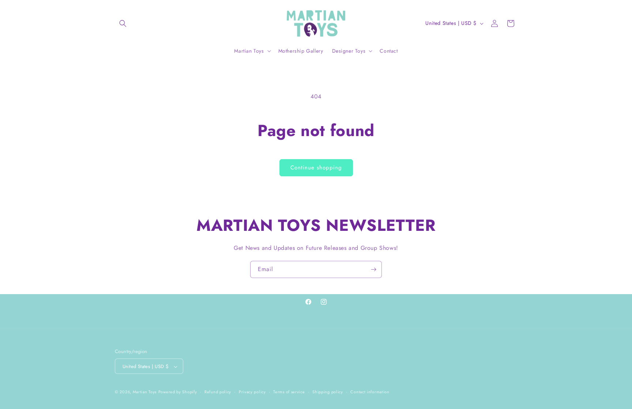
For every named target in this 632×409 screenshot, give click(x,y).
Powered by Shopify (177, 392)
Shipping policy (327, 392)
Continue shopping (316, 168)
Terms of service (289, 392)
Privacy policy (252, 392)
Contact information (369, 392)
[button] (123, 23)
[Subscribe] (373, 269)
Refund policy (217, 392)
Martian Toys (145, 392)
